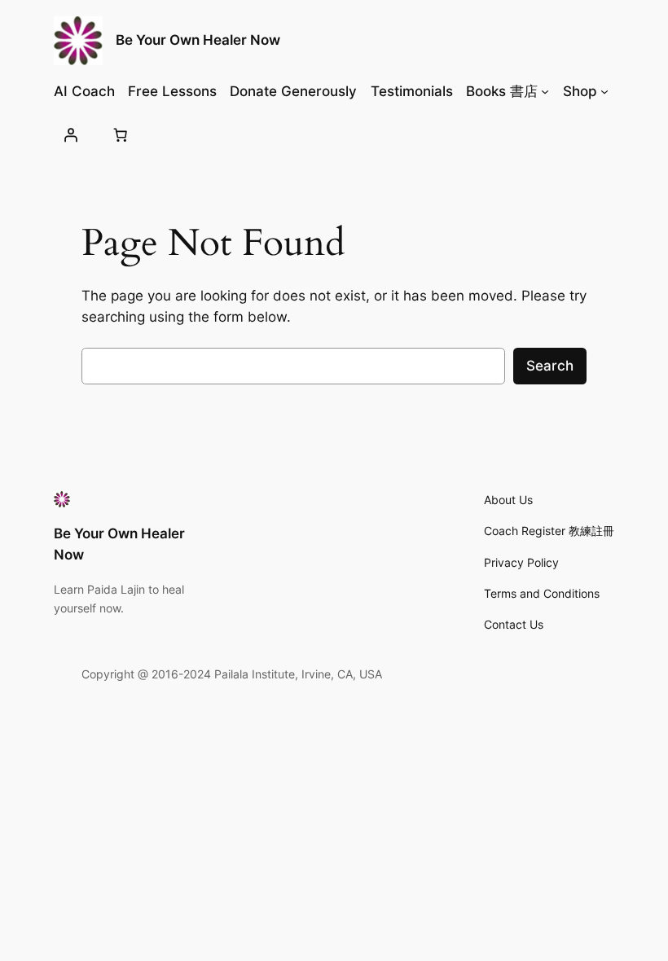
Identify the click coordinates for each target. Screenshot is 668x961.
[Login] (71, 134)
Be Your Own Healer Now (198, 40)
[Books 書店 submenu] (545, 91)
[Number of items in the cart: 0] (120, 134)
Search (550, 366)
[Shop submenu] (604, 91)
